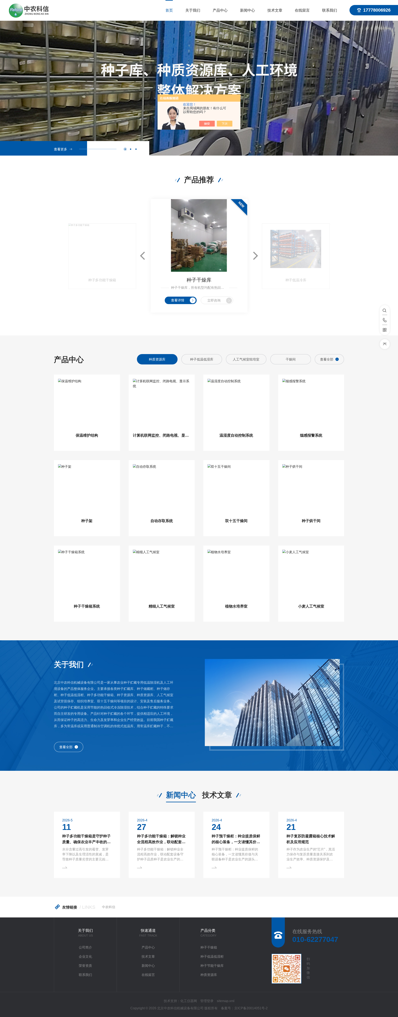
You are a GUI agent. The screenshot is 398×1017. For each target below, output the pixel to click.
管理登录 (207, 1001)
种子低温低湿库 (157, 359)
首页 (169, 10)
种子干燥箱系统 (87, 606)
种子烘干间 (311, 521)
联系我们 (329, 10)
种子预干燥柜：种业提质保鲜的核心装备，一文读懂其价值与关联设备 (236, 839)
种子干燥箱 (208, 947)
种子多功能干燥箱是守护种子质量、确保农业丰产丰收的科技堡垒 (86, 839)
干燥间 (246, 359)
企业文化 (85, 956)
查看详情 (177, 300)
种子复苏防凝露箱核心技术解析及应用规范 (310, 839)
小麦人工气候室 (311, 606)
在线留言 (302, 10)
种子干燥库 (199, 280)
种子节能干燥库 (212, 965)
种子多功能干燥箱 (102, 280)
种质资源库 (208, 975)
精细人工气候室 (162, 606)
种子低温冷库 (295, 280)
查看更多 (60, 149)
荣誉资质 (85, 965)
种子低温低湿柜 (212, 956)
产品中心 (220, 10)
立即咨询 (214, 300)
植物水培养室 (236, 606)
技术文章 (274, 10)
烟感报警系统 (311, 435)
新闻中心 (247, 10)
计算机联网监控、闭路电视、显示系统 (162, 435)
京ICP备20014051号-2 (251, 1008)
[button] (125, 149)
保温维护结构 (87, 435)
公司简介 (85, 947)
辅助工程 (290, 359)
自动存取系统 (161, 521)
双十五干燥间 (236, 521)
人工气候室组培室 (201, 359)
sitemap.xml (225, 1001)
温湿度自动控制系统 (236, 435)
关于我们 (192, 10)
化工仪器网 (188, 1001)
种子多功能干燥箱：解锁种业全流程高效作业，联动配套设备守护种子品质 (161, 839)
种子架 (86, 521)
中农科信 (108, 907)
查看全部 (326, 359)
